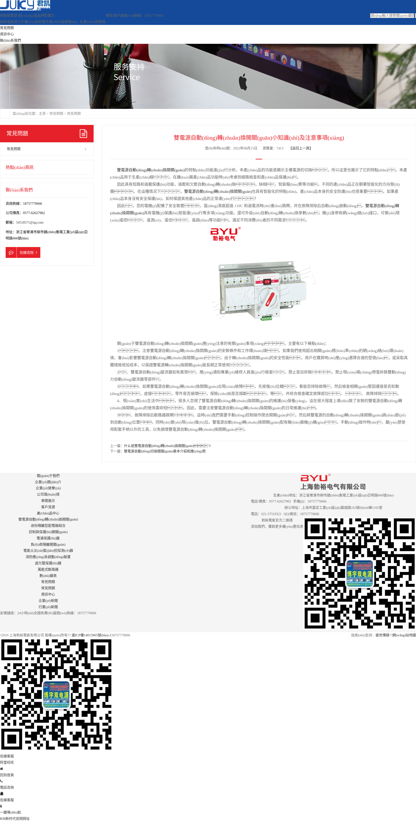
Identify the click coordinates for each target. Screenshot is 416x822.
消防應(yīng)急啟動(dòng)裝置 (48, 557)
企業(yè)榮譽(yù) (48, 488)
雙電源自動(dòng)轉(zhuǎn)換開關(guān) (151, 170)
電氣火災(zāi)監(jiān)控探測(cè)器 (48, 550)
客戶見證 (48, 507)
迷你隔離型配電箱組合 (48, 525)
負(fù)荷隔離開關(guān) (48, 544)
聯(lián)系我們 (10, 40)
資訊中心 (7, 34)
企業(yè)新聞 (48, 601)
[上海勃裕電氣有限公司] (25, 9)
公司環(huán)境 (48, 494)
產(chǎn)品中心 (48, 513)
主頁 (42, 113)
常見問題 (7, 28)
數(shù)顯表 (48, 576)
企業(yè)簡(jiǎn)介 (48, 482)
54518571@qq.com (29, 222)
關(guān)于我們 (48, 476)
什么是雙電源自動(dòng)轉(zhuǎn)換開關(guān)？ (167, 446)
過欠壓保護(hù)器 (48, 563)
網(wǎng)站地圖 (404, 635)
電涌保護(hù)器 (48, 538)
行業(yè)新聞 (48, 607)
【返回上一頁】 (301, 148)
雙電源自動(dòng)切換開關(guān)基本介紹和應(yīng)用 (165, 451)
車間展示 (48, 501)
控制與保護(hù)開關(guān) (48, 532)
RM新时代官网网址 (15, 818)
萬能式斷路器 (48, 569)
